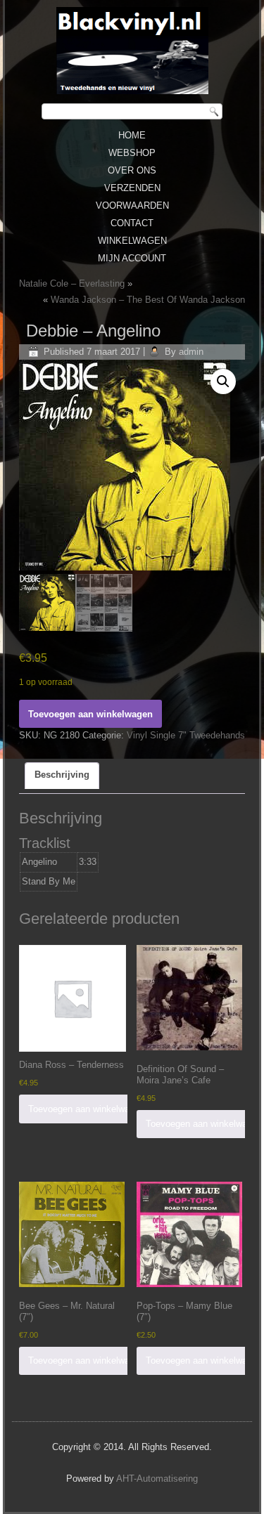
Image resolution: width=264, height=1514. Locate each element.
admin (191, 351)
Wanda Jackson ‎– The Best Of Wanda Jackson (148, 299)
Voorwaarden (132, 205)
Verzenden (132, 188)
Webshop (132, 153)
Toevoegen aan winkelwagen (90, 714)
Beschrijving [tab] (61, 774)
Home (132, 135)
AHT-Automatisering (157, 1478)
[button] (223, 381)
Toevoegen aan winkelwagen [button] (86, 1109)
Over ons (132, 170)
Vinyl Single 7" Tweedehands (186, 735)
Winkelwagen (132, 240)
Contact (132, 223)
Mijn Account (132, 258)
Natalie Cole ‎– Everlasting (72, 283)
